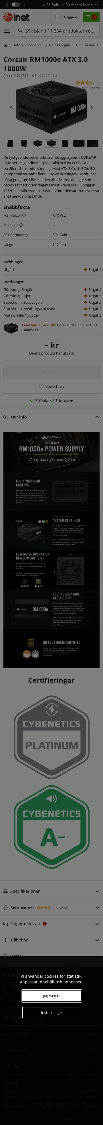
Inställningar (51, 1012)
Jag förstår (51, 996)
